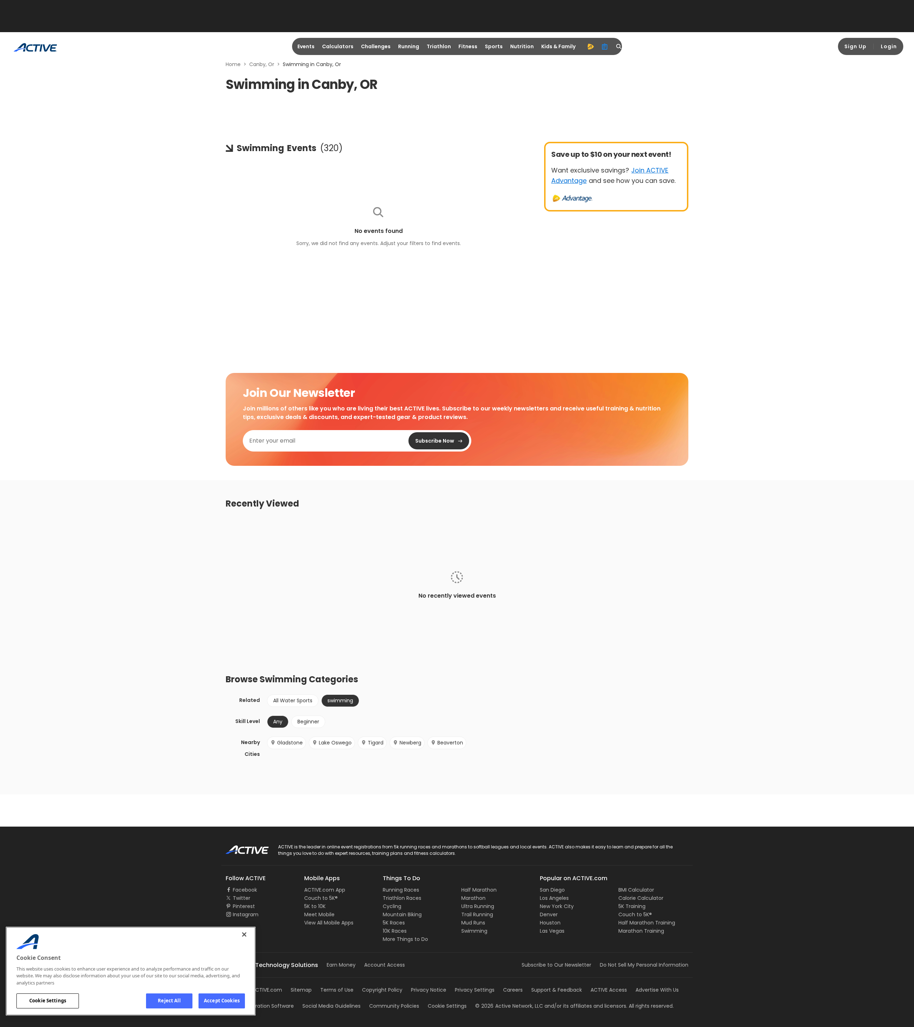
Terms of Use (336, 989)
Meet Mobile (319, 914)
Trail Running (477, 914)
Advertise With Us (657, 989)
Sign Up (855, 46)
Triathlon (439, 46)
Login (889, 46)
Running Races (401, 889)
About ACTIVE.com (259, 989)
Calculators (337, 46)
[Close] (244, 934)
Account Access (384, 964)
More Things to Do (405, 939)
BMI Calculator (636, 889)
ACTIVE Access (609, 989)
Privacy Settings (474, 989)
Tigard (375, 742)
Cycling (392, 906)
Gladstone (290, 742)
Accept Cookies (222, 1000)
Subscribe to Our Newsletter (556, 964)
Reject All (169, 1000)
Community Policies (394, 1005)
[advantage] (590, 46)
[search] (619, 46)
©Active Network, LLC (509, 1005)
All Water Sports (292, 700)
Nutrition (522, 46)
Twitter (241, 898)
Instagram (245, 914)
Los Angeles (554, 898)
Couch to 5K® (321, 898)
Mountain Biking (402, 914)
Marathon (473, 898)
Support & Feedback (556, 989)
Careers (513, 989)
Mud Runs (473, 922)
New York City (557, 906)
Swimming (474, 930)
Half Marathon (479, 889)
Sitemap (301, 989)
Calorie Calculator (640, 898)
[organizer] (604, 46)
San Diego (552, 889)
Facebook (245, 889)
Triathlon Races (402, 898)
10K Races (395, 930)
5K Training (632, 906)
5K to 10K (315, 906)
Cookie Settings (47, 1000)
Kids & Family (558, 46)
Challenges (376, 46)
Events (306, 46)
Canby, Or (261, 64)
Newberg (410, 742)
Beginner (308, 721)
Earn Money (341, 964)
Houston (550, 922)
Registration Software (267, 1005)
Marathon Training (641, 930)
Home (233, 64)
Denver (549, 914)
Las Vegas (552, 930)
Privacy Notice (428, 989)
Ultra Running (477, 906)
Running (408, 46)
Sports (494, 46)
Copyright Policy (382, 989)
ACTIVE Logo (241, 847)
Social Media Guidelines (331, 1005)
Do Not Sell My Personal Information (644, 964)
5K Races (394, 922)
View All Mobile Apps (328, 922)
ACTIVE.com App (324, 889)
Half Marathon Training (646, 922)
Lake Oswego (335, 742)
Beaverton (450, 742)
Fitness (467, 46)
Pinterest (244, 906)
